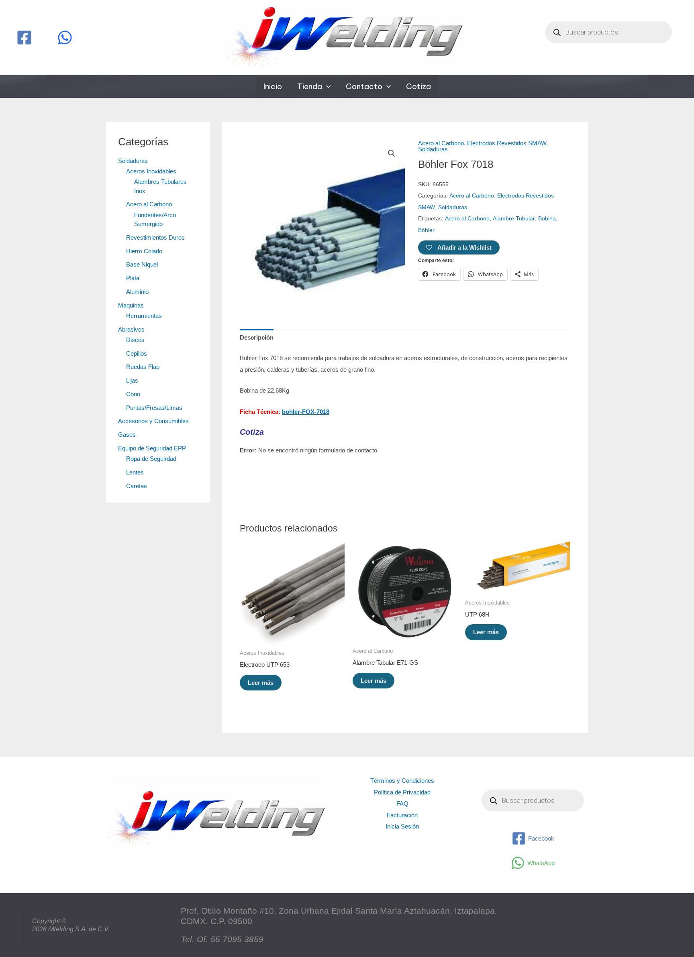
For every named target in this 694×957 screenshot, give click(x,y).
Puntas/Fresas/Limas (154, 407)
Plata (132, 278)
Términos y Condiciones (402, 780)
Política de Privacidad (402, 792)
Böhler (426, 230)
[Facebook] (24, 37)
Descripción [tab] (257, 337)
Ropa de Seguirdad (151, 458)
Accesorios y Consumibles (153, 420)
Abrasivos (131, 329)
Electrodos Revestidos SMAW (506, 143)
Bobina (547, 219)
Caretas (136, 486)
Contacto (364, 86)
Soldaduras (133, 160)
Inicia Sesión (402, 826)
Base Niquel (142, 264)
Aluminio (137, 291)
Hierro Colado (144, 251)
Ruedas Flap (142, 366)
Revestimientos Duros (155, 237)
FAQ (402, 803)
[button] (326, 86)
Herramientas (144, 315)
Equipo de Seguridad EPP (152, 448)
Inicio (272, 86)
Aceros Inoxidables (151, 171)
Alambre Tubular (514, 219)
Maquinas (131, 305)
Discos (135, 339)
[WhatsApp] (65, 37)
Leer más (261, 682)
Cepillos (136, 353)
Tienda (309, 86)
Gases (127, 434)
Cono (133, 394)
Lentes (135, 472)
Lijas (132, 380)
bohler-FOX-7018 (305, 411)
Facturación (402, 815)
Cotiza (418, 86)
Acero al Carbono (149, 204)
